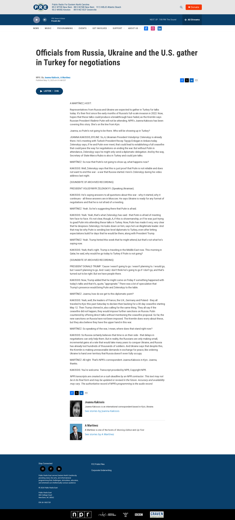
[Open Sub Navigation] (41, 28)
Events (83, 28)
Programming (65, 28)
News (36, 28)
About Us (133, 28)
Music (48, 28)
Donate (195, 7)
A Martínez (65, 77)
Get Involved (99, 28)
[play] (36, 19)
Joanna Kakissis (51, 77)
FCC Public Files (98, 464)
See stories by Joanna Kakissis (102, 411)
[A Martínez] (76, 432)
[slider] (49, 19)
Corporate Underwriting (101, 470)
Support (117, 28)
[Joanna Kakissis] (76, 408)
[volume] (44, 20)
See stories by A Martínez (99, 434)
